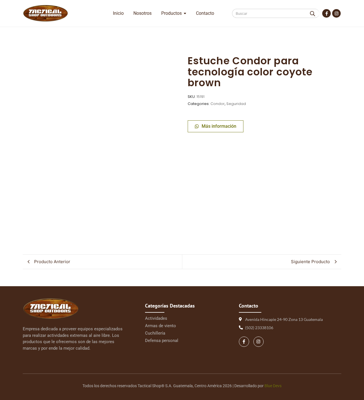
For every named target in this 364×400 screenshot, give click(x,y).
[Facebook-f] (326, 13)
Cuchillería (155, 333)
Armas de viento (160, 325)
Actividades (156, 318)
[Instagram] (336, 13)
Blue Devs (273, 385)
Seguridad (236, 103)
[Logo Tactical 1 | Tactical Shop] (45, 13)
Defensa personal (161, 340)
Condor (217, 103)
